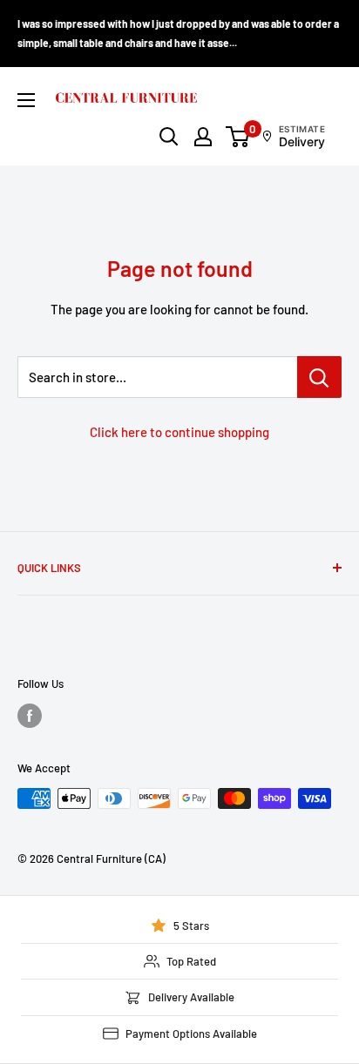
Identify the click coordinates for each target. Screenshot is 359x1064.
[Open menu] (26, 100)
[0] (238, 136)
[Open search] (169, 136)
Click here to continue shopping (179, 432)
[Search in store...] (319, 377)
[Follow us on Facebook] (29, 716)
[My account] (203, 136)
